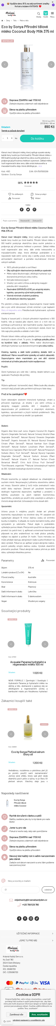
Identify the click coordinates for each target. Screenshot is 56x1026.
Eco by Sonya (16, 174)
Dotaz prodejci (40, 194)
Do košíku (37, 138)
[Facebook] (19, 918)
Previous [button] (4, 64)
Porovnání (16, 198)
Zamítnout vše (16, 1014)
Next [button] (51, 64)
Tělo (15, 20)
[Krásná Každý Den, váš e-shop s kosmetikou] (2, 20)
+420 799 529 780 (30, 904)
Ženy (8, 20)
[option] (28, 64)
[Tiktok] (37, 918)
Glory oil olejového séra (11, 310)
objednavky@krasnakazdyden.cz (31, 899)
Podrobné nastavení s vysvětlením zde (28, 1020)
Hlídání (37, 198)
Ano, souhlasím (40, 1014)
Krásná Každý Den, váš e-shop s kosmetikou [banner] (10, 14)
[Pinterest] (25, 918)
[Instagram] (31, 918)
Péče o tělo (24, 20)
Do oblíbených (17, 194)
